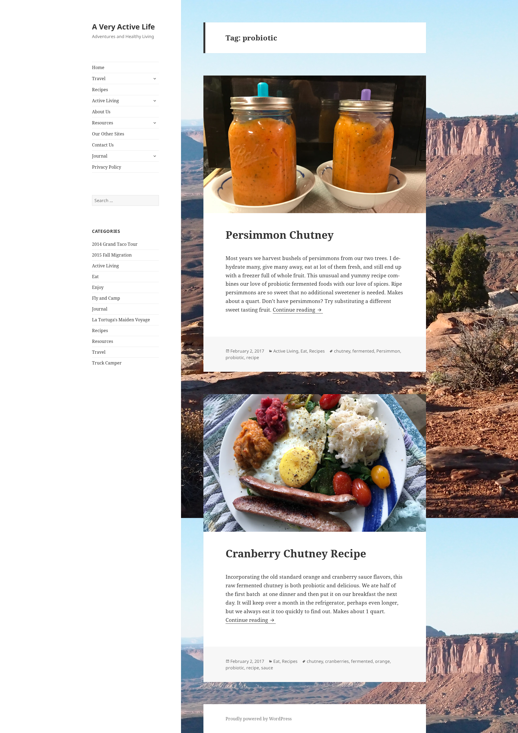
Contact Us (103, 145)
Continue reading (298, 309)
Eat (95, 276)
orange (382, 661)
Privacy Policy (106, 167)
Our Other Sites (108, 134)
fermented (363, 351)
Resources (102, 123)
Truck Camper (107, 363)
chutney (342, 351)
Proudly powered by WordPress (259, 719)
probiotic (235, 357)
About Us (101, 112)
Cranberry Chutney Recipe (296, 553)
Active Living (105, 101)
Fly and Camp (106, 298)
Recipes (100, 90)
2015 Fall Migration (112, 255)
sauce (267, 668)
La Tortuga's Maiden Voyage (121, 320)
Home (98, 67)
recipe (252, 357)
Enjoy (98, 287)
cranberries (337, 661)
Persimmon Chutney (280, 234)
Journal (99, 156)
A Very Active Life (123, 27)
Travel (98, 78)
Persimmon (388, 351)
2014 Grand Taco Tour (115, 244)
